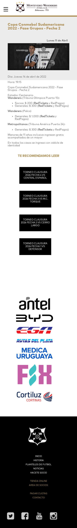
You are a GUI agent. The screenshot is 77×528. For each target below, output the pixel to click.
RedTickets (41, 103)
